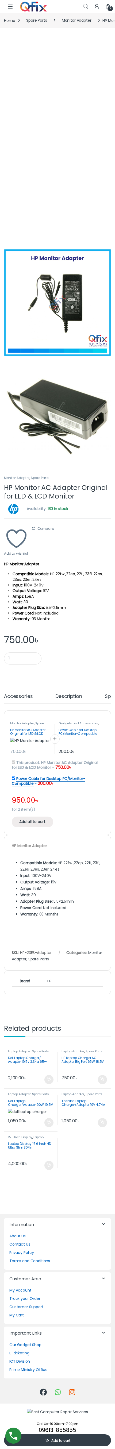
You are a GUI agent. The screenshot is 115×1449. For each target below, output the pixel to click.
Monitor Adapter (76, 20)
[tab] (18, 699)
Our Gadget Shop (25, 1344)
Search (86, 6)
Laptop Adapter (19, 1051)
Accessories (18, 697)
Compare (45, 528)
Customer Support (26, 1306)
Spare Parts (36, 20)
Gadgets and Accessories (78, 723)
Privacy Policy (21, 1252)
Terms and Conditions (29, 1260)
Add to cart (60, 1440)
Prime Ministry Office (28, 1369)
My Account (20, 1290)
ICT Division (19, 1361)
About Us (17, 1236)
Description (68, 697)
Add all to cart (32, 821)
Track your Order (24, 1298)
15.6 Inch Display (20, 1137)
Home (9, 20)
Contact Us (19, 1244)
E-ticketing (19, 1353)
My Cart (16, 1315)
